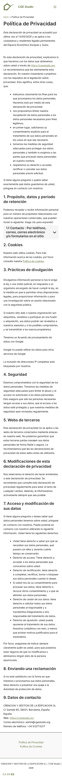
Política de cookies (33, 261)
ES (12, 774)
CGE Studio (25, 6)
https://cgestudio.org (43, 65)
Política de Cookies (31, 746)
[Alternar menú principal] (55, 7)
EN (8, 774)
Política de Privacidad (31, 742)
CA (4, 774)
